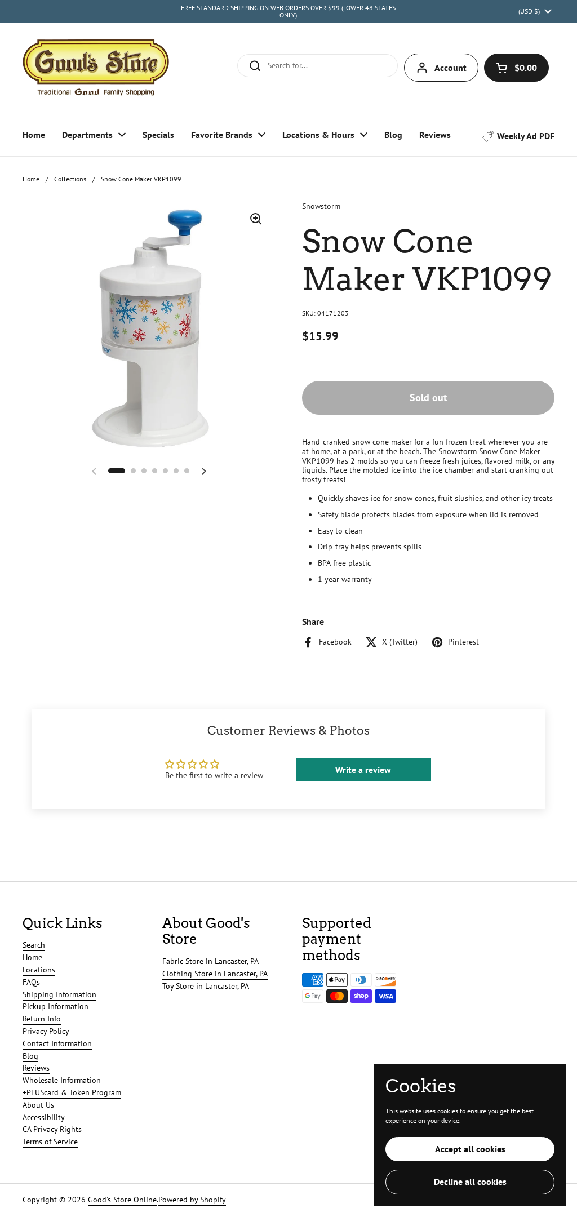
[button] (516, 68)
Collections (70, 179)
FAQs (31, 982)
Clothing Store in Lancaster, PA (215, 974)
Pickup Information (55, 1006)
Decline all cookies (470, 1181)
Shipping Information (59, 994)
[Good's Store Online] (96, 67)
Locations (39, 970)
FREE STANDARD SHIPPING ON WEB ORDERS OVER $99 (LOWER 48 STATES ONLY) (288, 11)
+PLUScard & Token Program (72, 1092)
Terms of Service (50, 1141)
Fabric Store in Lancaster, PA (210, 961)
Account (450, 67)
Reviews (36, 1068)
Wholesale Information (62, 1080)
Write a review (363, 769)
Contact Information (57, 1043)
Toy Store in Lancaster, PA (205, 986)
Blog (30, 1056)
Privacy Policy (46, 1031)
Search (34, 945)
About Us (38, 1105)
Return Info (42, 1019)
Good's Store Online (122, 1199)
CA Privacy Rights (52, 1129)
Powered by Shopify (192, 1199)
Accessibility (44, 1117)
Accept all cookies (470, 1148)
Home (31, 179)
